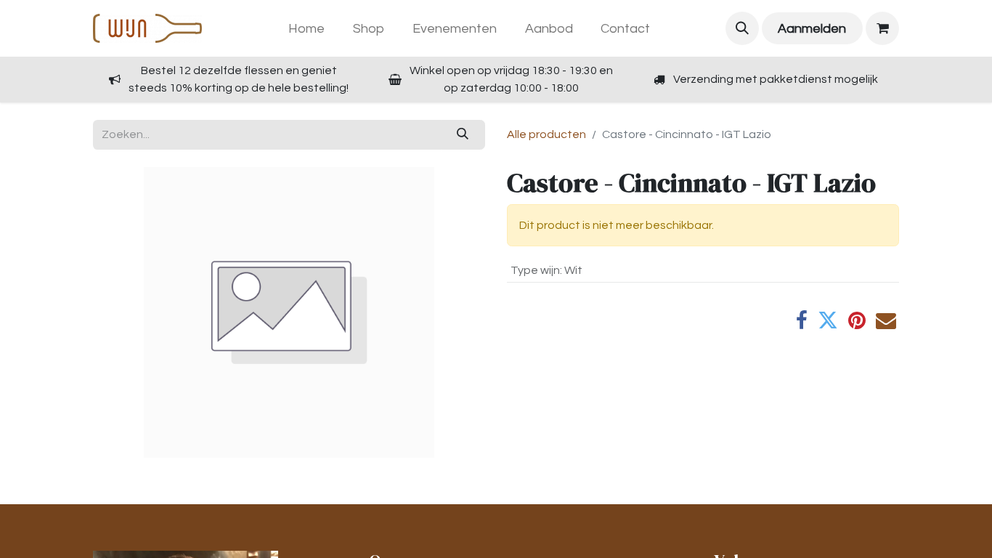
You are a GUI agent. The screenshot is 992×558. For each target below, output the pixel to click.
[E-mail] (886, 320)
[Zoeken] (463, 134)
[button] (742, 28)
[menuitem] (307, 28)
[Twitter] (828, 320)
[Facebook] (802, 320)
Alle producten (546, 134)
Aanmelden (812, 29)
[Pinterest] (857, 320)
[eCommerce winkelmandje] (882, 28)
